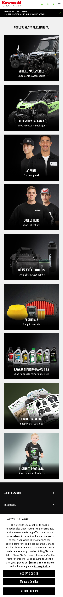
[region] (31, 555)
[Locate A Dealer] (54, 4)
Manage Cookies (29, 581)
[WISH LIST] (43, 4)
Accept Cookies (29, 573)
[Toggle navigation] (59, 4)
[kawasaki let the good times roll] (19, 4)
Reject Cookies (29, 591)
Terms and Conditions (42, 562)
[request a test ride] (48, 4)
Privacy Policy (42, 566)
